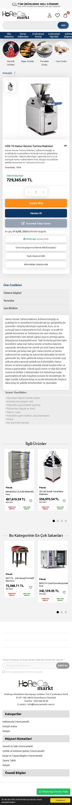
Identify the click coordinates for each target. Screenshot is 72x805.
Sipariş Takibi (9, 760)
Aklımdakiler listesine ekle (36, 264)
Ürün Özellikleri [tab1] (13, 285)
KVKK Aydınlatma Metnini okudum (24, 672)
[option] (11, 53)
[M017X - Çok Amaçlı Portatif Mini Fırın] (19, 555)
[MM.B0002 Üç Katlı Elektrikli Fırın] (19, 467)
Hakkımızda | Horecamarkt (16, 721)
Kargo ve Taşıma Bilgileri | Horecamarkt (22, 755)
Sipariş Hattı (37, 239)
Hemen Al (36, 213)
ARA (63, 25)
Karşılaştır (51, 247)
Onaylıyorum (60, 800)
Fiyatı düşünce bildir (36, 256)
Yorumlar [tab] (9, 300)
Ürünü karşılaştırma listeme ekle (31, 247)
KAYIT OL (62, 665)
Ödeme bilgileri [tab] (12, 292)
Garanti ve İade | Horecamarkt (18, 746)
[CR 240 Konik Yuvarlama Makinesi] (53, 466)
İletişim (6, 731)
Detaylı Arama (10, 726)
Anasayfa (7, 73)
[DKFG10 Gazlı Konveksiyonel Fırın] (53, 558)
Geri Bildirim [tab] (11, 308)
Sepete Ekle (36, 203)
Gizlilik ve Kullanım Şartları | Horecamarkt (23, 751)
